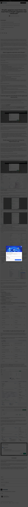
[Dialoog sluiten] (21, 246)
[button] (14, 258)
